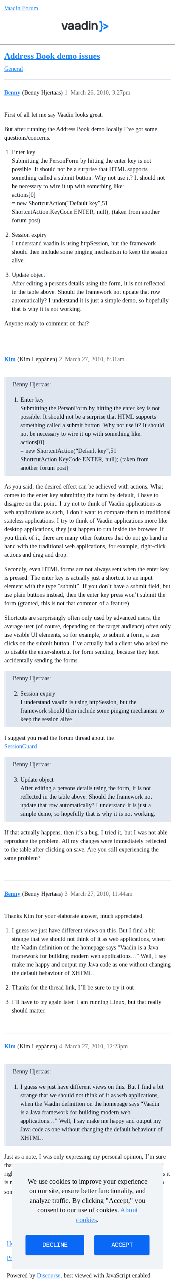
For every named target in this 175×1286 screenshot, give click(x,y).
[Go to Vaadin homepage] (85, 26)
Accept (122, 1245)
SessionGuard (20, 746)
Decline (54, 1245)
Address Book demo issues (52, 55)
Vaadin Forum (21, 8)
